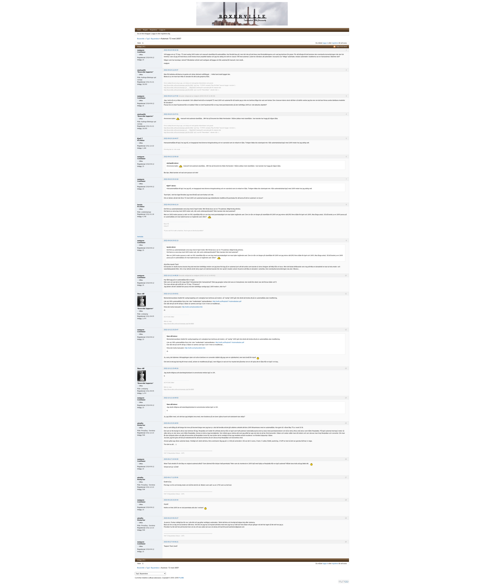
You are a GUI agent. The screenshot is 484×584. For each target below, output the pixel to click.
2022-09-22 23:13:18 (171, 179)
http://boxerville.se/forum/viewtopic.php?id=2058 (178, 90)
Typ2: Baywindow (152, 39)
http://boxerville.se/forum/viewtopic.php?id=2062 (178, 85)
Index (139, 30)
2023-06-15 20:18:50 (171, 423)
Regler (145, 30)
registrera (335, 43)
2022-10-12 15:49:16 (171, 368)
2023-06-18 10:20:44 (171, 500)
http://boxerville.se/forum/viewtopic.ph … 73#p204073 (180, 87)
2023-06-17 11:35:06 (171, 477)
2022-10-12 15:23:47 (171, 330)
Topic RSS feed (341, 46)
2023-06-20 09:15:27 (171, 518)
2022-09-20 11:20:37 (171, 70)
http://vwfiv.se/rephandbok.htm (192, 307)
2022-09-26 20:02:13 (171, 240)
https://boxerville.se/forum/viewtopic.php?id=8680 (179, 323)
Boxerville (140, 39)
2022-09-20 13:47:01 (171, 114)
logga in (325, 43)
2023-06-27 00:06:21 (171, 542)
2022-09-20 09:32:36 (171, 50)
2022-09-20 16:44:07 (171, 138)
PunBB (181, 578)
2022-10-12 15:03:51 (171, 294)
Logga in (162, 30)
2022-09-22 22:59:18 (171, 157)
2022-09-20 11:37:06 (171, 96)
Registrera (153, 30)
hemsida (140, 237)
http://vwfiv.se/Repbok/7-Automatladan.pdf (227, 301)
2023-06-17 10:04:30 (171, 459)
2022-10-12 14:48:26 (171, 275)
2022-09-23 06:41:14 (171, 204)
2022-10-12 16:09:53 (171, 398)
